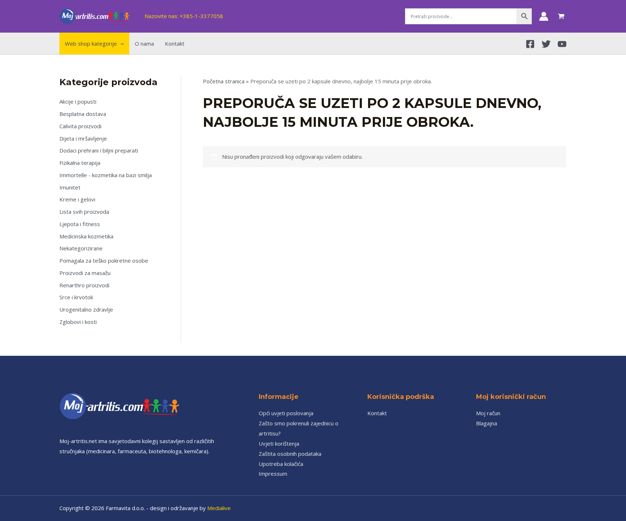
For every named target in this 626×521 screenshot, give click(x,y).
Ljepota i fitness (79, 224)
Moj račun (488, 413)
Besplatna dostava (82, 113)
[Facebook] (530, 44)
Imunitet (69, 187)
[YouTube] (562, 44)
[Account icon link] (543, 16)
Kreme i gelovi (77, 199)
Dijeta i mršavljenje (83, 138)
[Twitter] (546, 44)
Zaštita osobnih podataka (290, 453)
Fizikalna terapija (79, 162)
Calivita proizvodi (80, 126)
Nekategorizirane (81, 248)
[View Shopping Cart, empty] (561, 16)
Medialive (219, 508)
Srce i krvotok (76, 297)
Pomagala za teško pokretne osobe (103, 260)
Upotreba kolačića (281, 463)
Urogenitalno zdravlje (86, 309)
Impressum (273, 473)
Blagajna (486, 423)
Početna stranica (224, 81)
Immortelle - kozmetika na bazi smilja (105, 175)
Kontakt (377, 413)
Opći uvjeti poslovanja (286, 413)
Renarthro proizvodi (84, 285)
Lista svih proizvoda (84, 211)
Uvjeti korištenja (279, 443)
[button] (120, 43)
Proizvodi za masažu (84, 272)
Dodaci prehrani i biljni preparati (98, 150)
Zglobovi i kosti (78, 321)
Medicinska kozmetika (86, 236)
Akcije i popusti (77, 101)
